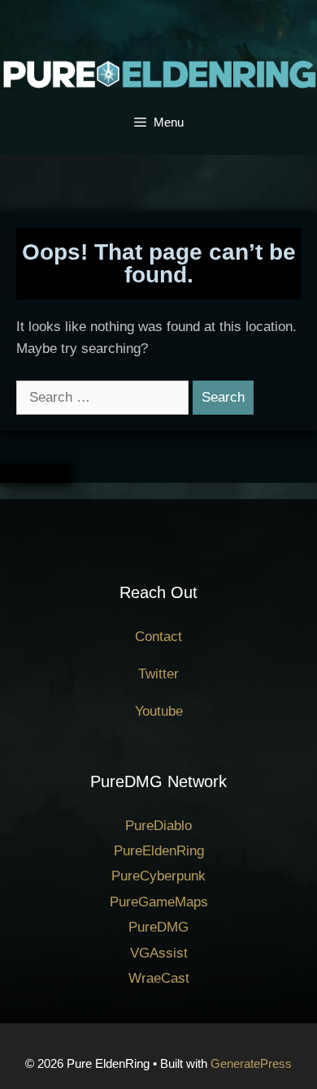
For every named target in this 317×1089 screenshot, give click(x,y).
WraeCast (158, 978)
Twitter (158, 674)
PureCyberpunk (158, 876)
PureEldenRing (159, 851)
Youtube (159, 711)
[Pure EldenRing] (158, 73)
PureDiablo (158, 825)
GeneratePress (251, 1063)
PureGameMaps (159, 902)
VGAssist (159, 953)
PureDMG (158, 927)
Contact (158, 636)
